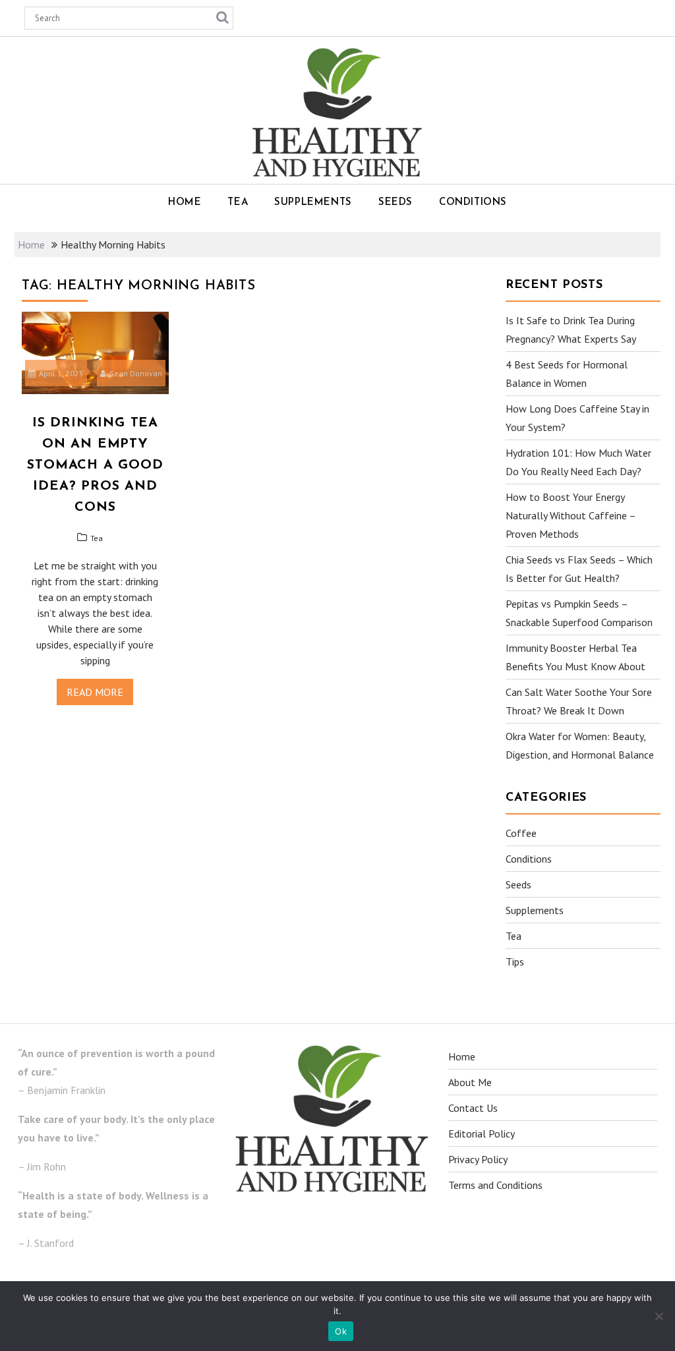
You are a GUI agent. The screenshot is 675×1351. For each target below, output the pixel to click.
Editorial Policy (481, 1133)
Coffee (521, 833)
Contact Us (473, 1107)
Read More (95, 692)
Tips (515, 961)
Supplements (313, 203)
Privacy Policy (478, 1159)
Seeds (395, 203)
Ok (341, 1331)
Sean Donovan (135, 373)
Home (184, 203)
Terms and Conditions (495, 1185)
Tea (237, 203)
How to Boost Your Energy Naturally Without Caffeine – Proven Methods (570, 515)
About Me (470, 1082)
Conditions (473, 203)
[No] (658, 1316)
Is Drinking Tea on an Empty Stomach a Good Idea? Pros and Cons (95, 465)
